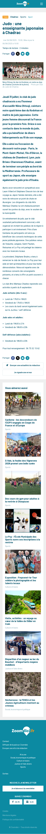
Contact (6, 741)
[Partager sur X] (18, 54)
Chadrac (14, 17)
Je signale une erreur (23, 372)
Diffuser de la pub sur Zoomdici (15, 745)
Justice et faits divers (23, 764)
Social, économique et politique (23, 758)
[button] (41, 4)
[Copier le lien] (27, 54)
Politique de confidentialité (13, 820)
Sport (30, 17)
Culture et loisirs (23, 761)
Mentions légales (9, 815)
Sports (23, 17)
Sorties (5, 774)
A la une (23, 755)
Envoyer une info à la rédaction (15, 748)
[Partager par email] (23, 54)
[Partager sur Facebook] (13, 54)
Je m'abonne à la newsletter (23, 788)
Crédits (5, 811)
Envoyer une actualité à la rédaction (25, 365)
